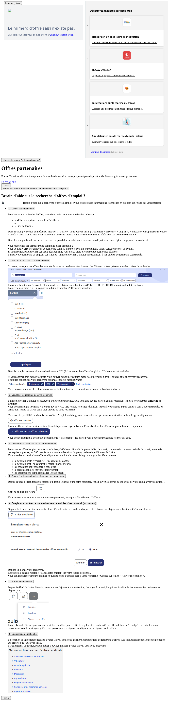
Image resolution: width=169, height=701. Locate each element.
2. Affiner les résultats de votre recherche (29, 260)
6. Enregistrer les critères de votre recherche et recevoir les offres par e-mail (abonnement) (52, 503)
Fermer (6, 185)
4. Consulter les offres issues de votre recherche (32, 443)
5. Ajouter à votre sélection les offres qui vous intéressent (36, 476)
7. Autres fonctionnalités (20, 581)
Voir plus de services (100, 152)
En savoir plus (8, 181)
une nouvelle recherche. (61, 34)
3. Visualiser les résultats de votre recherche (30, 395)
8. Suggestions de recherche (23, 634)
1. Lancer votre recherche (21, 208)
